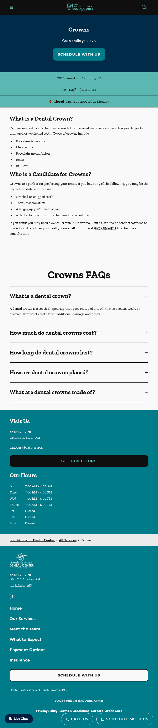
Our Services (23, 618)
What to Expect (25, 639)
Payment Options (27, 649)
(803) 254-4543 (85, 90)
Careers (97, 711)
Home (16, 608)
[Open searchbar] (144, 7)
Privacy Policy (46, 711)
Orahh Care (113, 711)
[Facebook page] (12, 596)
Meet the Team (25, 629)
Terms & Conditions (74, 711)
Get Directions (79, 461)
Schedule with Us (79, 54)
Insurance (20, 660)
